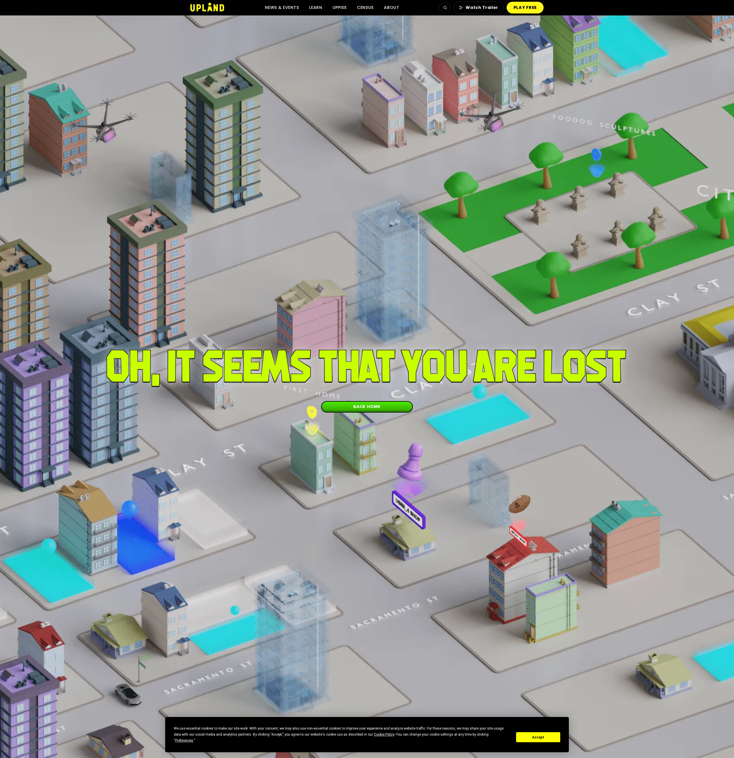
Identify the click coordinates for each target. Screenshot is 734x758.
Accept (538, 737)
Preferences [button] (184, 740)
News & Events (282, 7)
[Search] (445, 7)
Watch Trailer (482, 7)
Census (365, 7)
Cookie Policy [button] (384, 734)
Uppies (340, 7)
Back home (366, 406)
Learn (315, 7)
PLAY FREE (525, 7)
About (391, 7)
